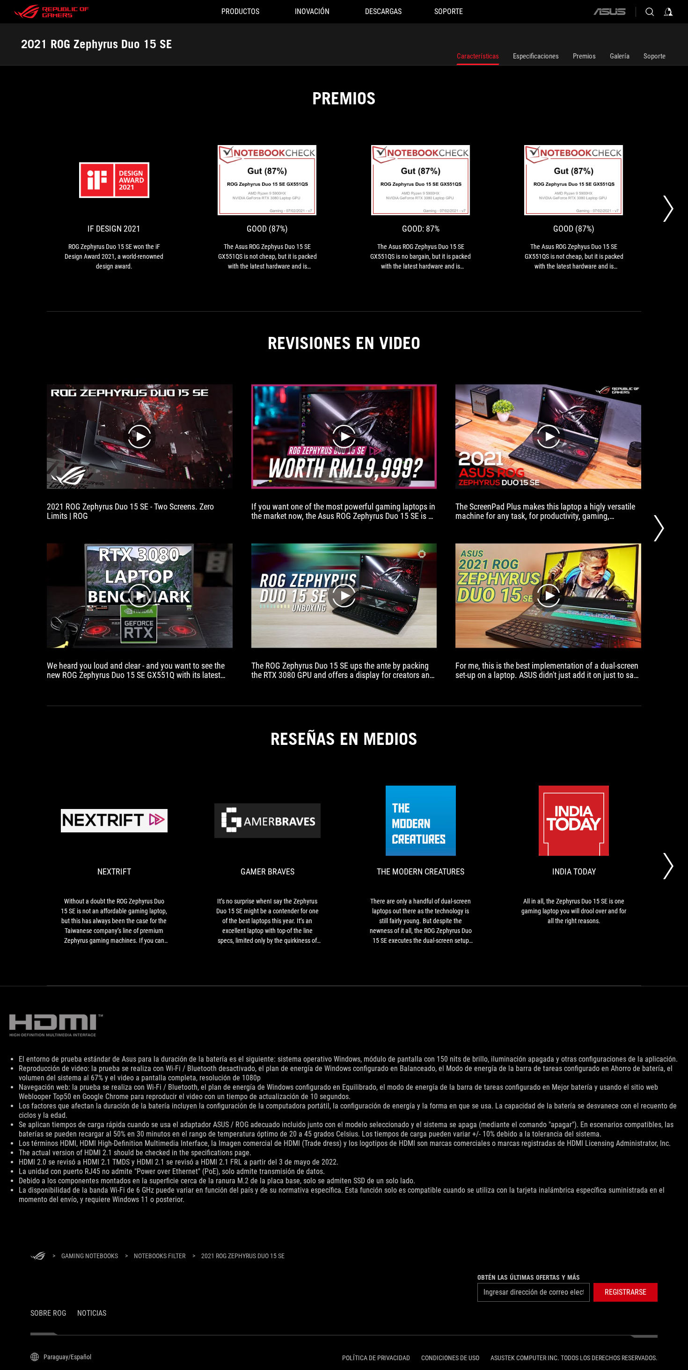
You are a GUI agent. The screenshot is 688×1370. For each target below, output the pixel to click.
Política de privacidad (376, 1358)
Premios (584, 56)
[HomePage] (37, 1256)
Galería (619, 56)
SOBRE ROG (48, 1313)
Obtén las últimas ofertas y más (528, 1277)
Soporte (655, 56)
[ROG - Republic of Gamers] (51, 12)
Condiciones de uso (450, 1358)
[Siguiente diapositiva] (668, 209)
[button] (625, 1292)
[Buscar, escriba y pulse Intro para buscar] (649, 12)
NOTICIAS (91, 1313)
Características (478, 56)
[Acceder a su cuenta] (668, 11)
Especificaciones (536, 56)
